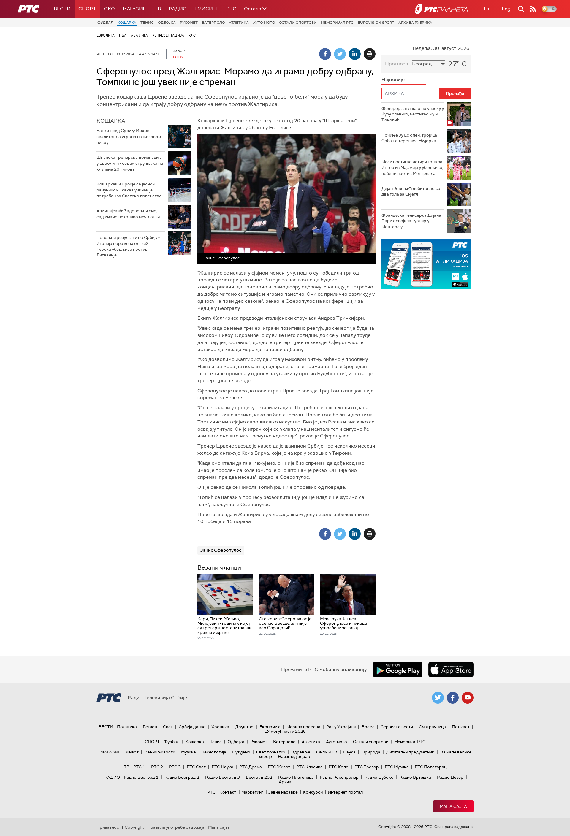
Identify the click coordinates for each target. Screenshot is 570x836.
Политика (127, 726)
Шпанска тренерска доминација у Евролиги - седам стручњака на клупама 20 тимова (129, 163)
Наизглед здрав (294, 756)
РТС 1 (139, 767)
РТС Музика (397, 767)
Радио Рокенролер (339, 777)
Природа (371, 752)
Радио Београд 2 (181, 777)
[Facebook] (325, 54)
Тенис (147, 22)
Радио (178, 9)
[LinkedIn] (355, 54)
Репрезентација (168, 35)
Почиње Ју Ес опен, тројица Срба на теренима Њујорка (409, 138)
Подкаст (461, 726)
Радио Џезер (450, 777)
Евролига (105, 35)
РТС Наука (222, 767)
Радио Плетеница (296, 777)
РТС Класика (309, 767)
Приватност (108, 827)
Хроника (220, 726)
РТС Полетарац (430, 767)
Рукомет (189, 22)
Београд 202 (259, 777)
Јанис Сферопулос (220, 550)
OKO (109, 9)
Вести (62, 9)
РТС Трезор (366, 767)
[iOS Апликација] (426, 264)
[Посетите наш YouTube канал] (468, 698)
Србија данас (192, 726)
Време (368, 726)
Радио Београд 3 (222, 777)
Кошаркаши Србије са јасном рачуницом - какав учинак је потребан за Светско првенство (129, 189)
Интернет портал (345, 792)
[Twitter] (340, 54)
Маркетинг (252, 792)
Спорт (87, 9)
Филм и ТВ (326, 752)
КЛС (192, 35)
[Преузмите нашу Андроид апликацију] (397, 669)
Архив (285, 781)
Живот (132, 752)
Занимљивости (160, 752)
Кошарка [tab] (110, 120)
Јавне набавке (283, 792)
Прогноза (396, 64)
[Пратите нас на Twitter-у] (438, 698)
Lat (487, 9)
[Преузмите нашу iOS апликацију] (451, 669)
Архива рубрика (415, 22)
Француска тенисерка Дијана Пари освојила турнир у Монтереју (411, 220)
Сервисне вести (397, 726)
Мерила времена (303, 726)
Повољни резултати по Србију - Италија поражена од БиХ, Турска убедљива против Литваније (128, 246)
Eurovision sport (376, 22)
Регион (150, 726)
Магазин (135, 9)
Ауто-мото (264, 22)
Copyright (134, 827)
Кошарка (127, 22)
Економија (270, 726)
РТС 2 (157, 767)
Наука (349, 752)
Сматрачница (432, 726)
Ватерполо (213, 22)
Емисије (206, 9)
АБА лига (139, 35)
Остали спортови (298, 22)
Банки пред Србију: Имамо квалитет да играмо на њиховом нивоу (128, 136)
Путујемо (241, 752)
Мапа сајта (453, 806)
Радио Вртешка (415, 777)
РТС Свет (196, 767)
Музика (188, 752)
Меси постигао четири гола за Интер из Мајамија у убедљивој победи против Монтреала (412, 167)
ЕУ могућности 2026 (285, 731)
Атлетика (239, 22)
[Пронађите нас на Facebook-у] (453, 698)
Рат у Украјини (341, 726)
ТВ (157, 9)
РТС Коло (339, 767)
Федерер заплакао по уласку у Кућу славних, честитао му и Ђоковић (412, 114)
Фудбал (105, 22)
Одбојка (167, 22)
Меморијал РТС (337, 22)
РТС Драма (250, 767)
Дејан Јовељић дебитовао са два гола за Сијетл (410, 191)
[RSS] (533, 9)
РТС (231, 9)
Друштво (244, 726)
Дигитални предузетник (410, 752)
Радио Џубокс (379, 777)
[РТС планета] (441, 9)
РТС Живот (279, 767)
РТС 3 (175, 767)
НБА (122, 35)
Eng (506, 9)
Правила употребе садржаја (176, 827)
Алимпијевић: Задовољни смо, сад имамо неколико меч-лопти (128, 213)
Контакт (227, 792)
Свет (168, 726)
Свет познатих (270, 752)
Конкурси (313, 792)
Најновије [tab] (393, 79)
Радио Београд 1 (141, 777)
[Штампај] (370, 54)
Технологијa (214, 752)
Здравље (300, 752)
